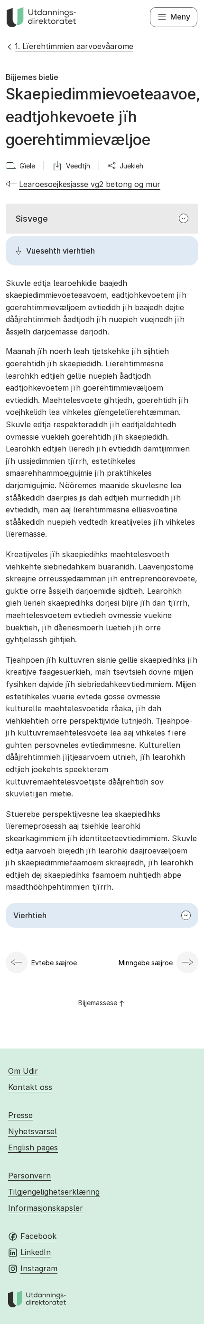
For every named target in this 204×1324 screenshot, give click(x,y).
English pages (33, 1147)
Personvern (29, 1175)
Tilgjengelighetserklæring (54, 1192)
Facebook (38, 1236)
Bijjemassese (97, 1003)
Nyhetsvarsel (32, 1131)
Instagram (38, 1268)
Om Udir (23, 1071)
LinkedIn (35, 1252)
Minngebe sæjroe (146, 963)
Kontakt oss (30, 1087)
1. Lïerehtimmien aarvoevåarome (74, 46)
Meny (180, 16)
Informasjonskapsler (45, 1208)
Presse (20, 1115)
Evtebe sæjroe (54, 963)
